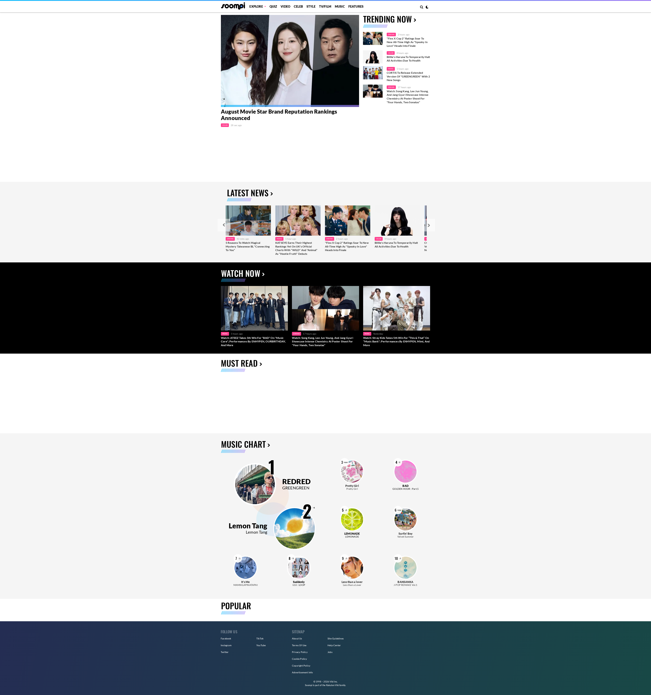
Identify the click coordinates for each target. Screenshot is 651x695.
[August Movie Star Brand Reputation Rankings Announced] (290, 61)
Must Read (239, 363)
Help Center (334, 645)
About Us (297, 638)
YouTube (261, 645)
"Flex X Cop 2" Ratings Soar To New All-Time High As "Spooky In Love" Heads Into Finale (407, 42)
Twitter (225, 652)
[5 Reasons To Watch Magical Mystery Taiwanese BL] (248, 220)
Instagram (226, 645)
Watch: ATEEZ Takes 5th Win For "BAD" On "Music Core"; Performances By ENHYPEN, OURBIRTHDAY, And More (253, 341)
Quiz (273, 6)
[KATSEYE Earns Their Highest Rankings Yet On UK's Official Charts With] (298, 220)
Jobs (330, 652)
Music (340, 6)
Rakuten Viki (332, 685)
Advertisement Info (302, 672)
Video (285, 6)
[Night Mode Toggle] (427, 7)
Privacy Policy (300, 652)
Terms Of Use (299, 645)
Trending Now (387, 19)
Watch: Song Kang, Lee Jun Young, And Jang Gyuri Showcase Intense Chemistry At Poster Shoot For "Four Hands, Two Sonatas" (407, 97)
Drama (391, 34)
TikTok (259, 638)
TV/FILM (325, 6)
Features (356, 6)
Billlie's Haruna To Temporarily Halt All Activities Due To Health (408, 58)
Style (311, 6)
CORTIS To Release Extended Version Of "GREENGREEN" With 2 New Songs (408, 76)
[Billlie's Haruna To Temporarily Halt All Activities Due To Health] (373, 57)
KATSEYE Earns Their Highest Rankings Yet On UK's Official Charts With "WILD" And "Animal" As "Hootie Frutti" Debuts (296, 248)
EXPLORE (256, 6)
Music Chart (243, 444)
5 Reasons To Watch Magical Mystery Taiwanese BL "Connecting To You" (248, 246)
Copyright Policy (301, 665)
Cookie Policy (299, 658)
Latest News (248, 193)
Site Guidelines (336, 638)
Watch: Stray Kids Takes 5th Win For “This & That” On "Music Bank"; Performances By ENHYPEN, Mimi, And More (396, 341)
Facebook (226, 638)
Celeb (298, 6)
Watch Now (240, 273)
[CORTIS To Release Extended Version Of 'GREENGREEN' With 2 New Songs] (373, 72)
